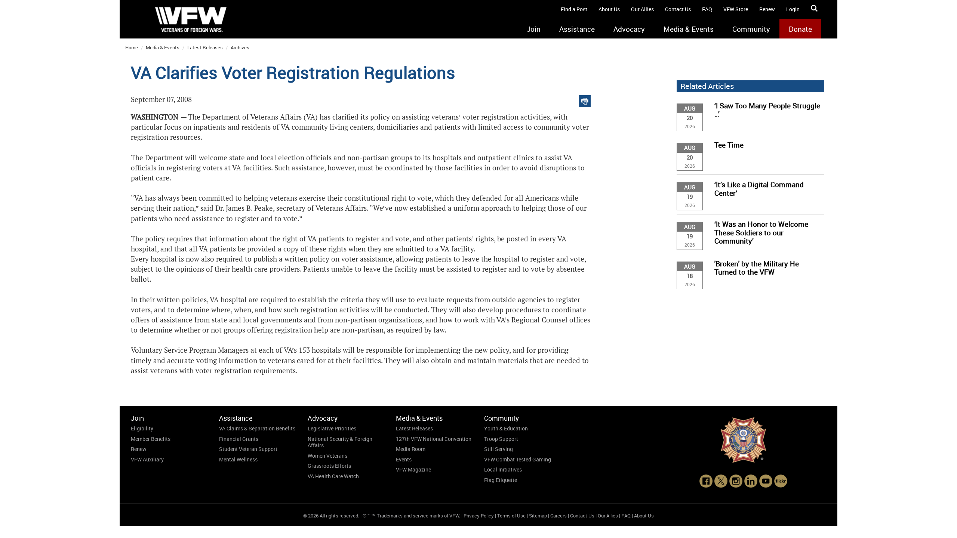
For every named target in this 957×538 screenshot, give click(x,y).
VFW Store (735, 9)
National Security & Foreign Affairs (340, 442)
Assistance (577, 29)
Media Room (410, 448)
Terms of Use (511, 515)
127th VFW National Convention (433, 438)
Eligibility (142, 428)
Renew (767, 9)
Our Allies (642, 9)
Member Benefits (150, 438)
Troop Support (501, 438)
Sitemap (538, 515)
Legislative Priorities (332, 428)
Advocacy (629, 29)
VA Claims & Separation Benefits (257, 428)
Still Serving (498, 448)
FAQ (707, 9)
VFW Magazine (413, 469)
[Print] (585, 99)
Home (131, 47)
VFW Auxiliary (147, 459)
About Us (609, 9)
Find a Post (574, 9)
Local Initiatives (503, 469)
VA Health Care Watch (333, 476)
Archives (240, 47)
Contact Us (678, 9)
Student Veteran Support (248, 448)
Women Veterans (327, 455)
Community (751, 29)
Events (404, 459)
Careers (558, 515)
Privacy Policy (479, 515)
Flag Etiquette (500, 479)
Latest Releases (205, 47)
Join (534, 29)
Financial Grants (238, 438)
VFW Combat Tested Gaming (517, 459)
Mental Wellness (238, 459)
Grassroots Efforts (329, 465)
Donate (800, 29)
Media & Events (689, 29)
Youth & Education (506, 428)
